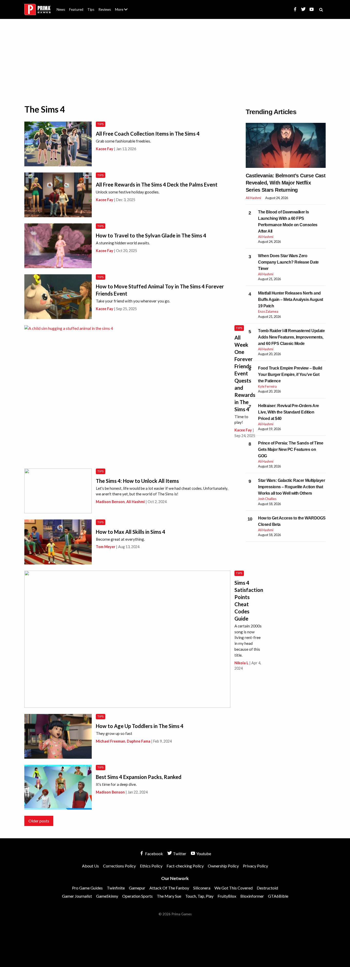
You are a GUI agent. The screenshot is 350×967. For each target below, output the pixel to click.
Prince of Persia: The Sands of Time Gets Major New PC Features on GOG (290, 449)
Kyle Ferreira (267, 386)
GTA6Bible (278, 896)
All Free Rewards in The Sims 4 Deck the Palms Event (157, 184)
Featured (76, 9)
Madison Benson (110, 501)
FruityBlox (227, 896)
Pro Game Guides (87, 887)
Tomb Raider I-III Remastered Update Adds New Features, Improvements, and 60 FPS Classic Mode (291, 337)
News (61, 9)
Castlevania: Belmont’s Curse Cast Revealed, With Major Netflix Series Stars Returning (285, 183)
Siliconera (201, 887)
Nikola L (241, 663)
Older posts (38, 820)
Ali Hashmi (135, 501)
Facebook (153, 853)
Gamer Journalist (77, 896)
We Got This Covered (233, 887)
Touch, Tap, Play (199, 896)
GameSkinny (107, 896)
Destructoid (267, 887)
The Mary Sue (169, 896)
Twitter (179, 853)
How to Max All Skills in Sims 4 (130, 532)
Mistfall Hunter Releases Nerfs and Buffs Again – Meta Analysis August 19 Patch (290, 299)
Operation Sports (137, 896)
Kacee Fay (104, 149)
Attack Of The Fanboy (169, 887)
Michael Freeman (110, 741)
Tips (90, 9)
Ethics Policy (151, 865)
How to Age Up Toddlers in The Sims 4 (139, 726)
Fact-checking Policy (185, 865)
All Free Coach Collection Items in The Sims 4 (148, 134)
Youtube (203, 853)
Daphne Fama (138, 741)
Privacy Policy (255, 865)
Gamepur (137, 887)
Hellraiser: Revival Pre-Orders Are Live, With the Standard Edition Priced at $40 (288, 412)
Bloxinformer (252, 896)
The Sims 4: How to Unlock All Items (137, 481)
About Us (122, 6)
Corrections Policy (119, 865)
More (124, 11)
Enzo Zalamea (268, 311)
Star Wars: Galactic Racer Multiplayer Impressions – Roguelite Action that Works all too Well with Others (291, 486)
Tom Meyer (105, 547)
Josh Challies (267, 499)
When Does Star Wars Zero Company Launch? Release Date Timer (288, 262)
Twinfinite (116, 887)
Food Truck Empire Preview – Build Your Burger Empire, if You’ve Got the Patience (290, 374)
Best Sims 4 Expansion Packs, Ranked (138, 777)
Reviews (104, 9)
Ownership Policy (223, 865)
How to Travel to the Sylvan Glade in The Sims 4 (151, 235)
